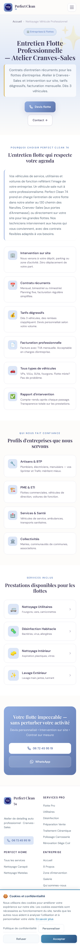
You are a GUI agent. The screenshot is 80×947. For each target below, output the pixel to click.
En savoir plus (44, 919)
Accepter (59, 939)
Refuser (21, 939)
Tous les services (14, 860)
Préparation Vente (54, 824)
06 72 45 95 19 (43, 748)
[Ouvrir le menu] (72, 7)
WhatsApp (42, 762)
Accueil (17, 21)
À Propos (48, 866)
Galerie (47, 879)
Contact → (40, 120)
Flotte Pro (49, 805)
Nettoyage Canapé (16, 866)
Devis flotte (43, 107)
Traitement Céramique (57, 830)
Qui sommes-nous (54, 885)
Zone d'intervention (55, 873)
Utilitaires (49, 811)
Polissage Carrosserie (56, 837)
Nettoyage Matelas (16, 873)
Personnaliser (51, 928)
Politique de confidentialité (20, 928)
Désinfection (51, 818)
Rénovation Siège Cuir (56, 843)
